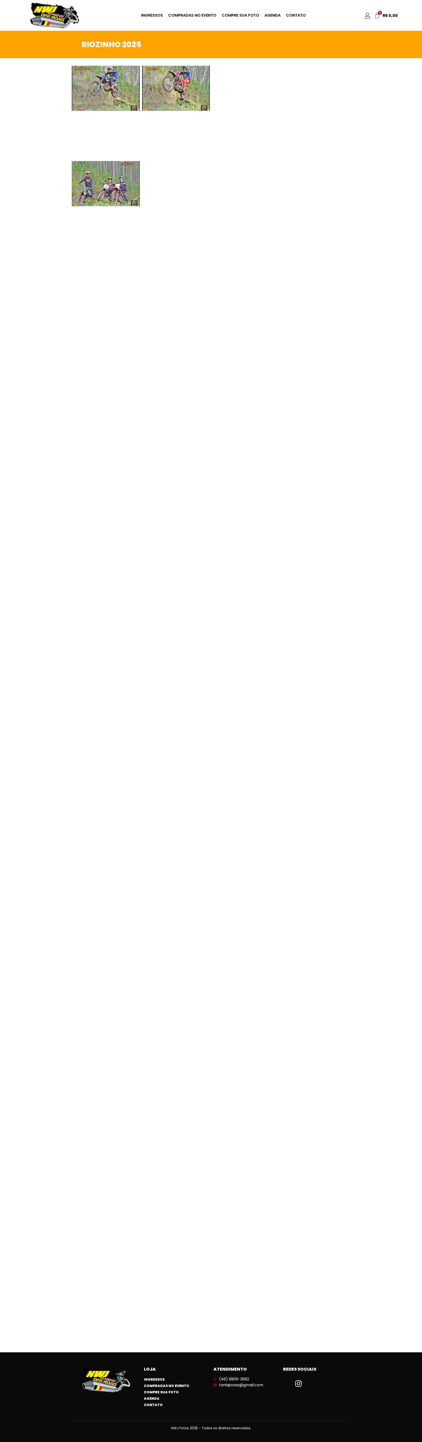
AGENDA (272, 15)
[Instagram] (298, 1383)
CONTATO (296, 15)
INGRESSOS (152, 15)
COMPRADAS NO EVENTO (192, 15)
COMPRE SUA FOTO (240, 15)
